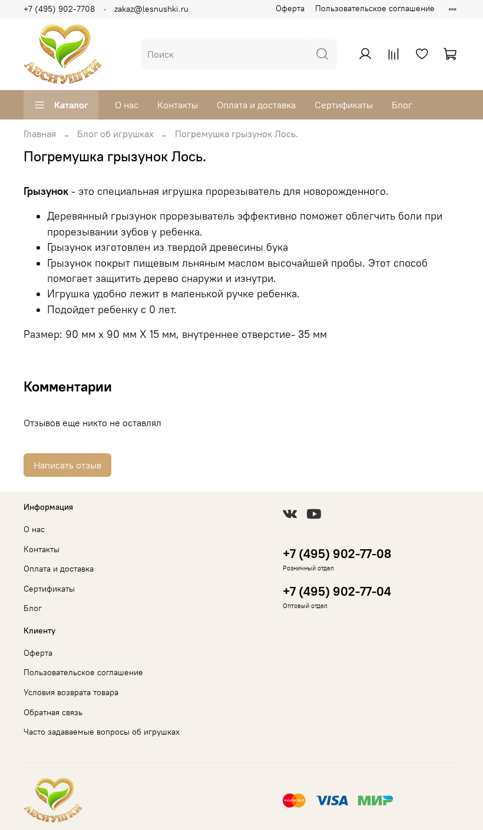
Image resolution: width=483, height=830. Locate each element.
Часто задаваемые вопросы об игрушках (102, 731)
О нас (126, 105)
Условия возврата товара (71, 692)
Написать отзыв (67, 465)
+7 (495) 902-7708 (59, 9)
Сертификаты (344, 105)
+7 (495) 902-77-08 (337, 554)
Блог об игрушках (115, 134)
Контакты (177, 105)
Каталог (71, 105)
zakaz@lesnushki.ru (151, 9)
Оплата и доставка (256, 105)
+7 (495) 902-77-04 (337, 591)
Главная (40, 134)
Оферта (290, 8)
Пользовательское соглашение (375, 8)
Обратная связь (53, 712)
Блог (402, 105)
